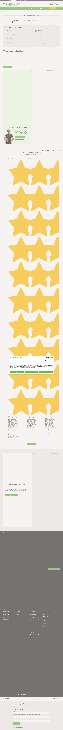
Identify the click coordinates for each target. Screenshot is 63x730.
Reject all (17, 372)
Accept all (46, 372)
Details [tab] (46, 360)
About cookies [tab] (31, 360)
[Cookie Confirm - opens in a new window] (49, 357)
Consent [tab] (16, 360)
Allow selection (31, 372)
